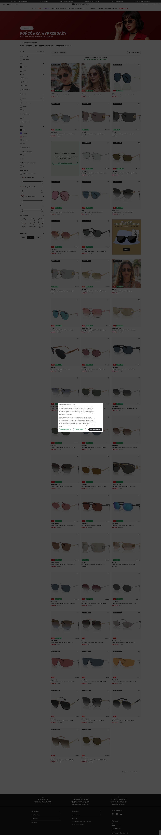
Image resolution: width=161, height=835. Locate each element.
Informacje (69, 414)
